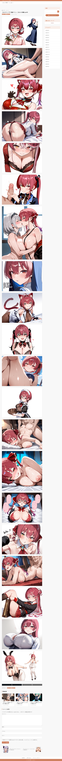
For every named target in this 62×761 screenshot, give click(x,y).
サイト (3, 735)
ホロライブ (7, 10)
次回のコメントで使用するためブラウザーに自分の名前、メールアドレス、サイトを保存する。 (20, 739)
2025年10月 (48, 54)
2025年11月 (48, 52)
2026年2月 (47, 44)
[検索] (58, 12)
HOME (4, 10)
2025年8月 (47, 59)
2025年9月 (47, 56)
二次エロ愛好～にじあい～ (8, 2)
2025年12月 (48, 49)
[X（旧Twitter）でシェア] (12, 685)
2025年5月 (47, 66)
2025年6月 (47, 64)
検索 (46, 8)
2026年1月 (47, 47)
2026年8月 (47, 30)
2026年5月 (47, 37)
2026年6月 (47, 35)
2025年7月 (47, 61)
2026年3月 (47, 42)
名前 (3, 726)
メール (3, 731)
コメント (4, 713)
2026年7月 (47, 32)
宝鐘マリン (8, 14)
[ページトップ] (60, 759)
